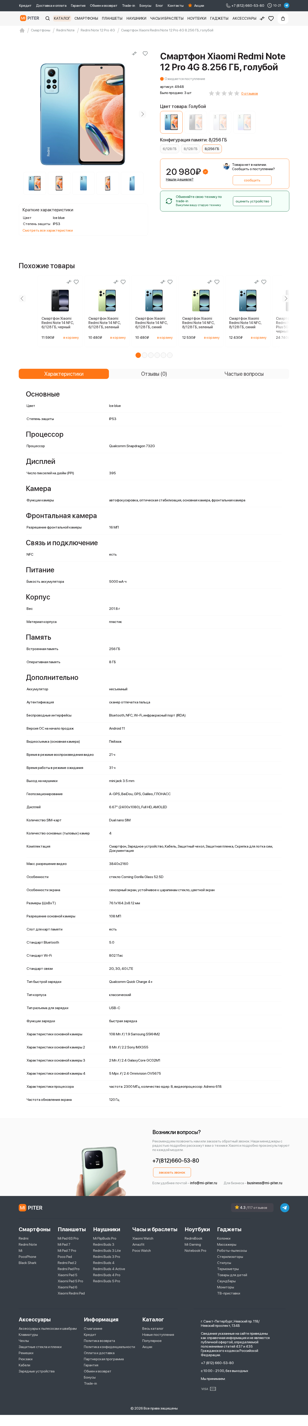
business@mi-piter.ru (264, 1183)
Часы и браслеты (167, 18)
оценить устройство (252, 201)
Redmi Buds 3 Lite (107, 1250)
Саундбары (226, 1281)
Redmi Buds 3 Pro (106, 1257)
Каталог (62, 18)
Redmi (23, 1238)
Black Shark (28, 1263)
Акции (199, 5)
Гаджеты (219, 18)
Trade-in (128, 5)
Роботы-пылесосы (232, 1250)
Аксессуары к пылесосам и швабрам (48, 1328)
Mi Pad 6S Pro (68, 1238)
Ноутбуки (196, 18)
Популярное (152, 1341)
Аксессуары (244, 18)
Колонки (223, 1238)
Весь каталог (153, 1328)
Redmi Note (28, 1244)
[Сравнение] (262, 18)
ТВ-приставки (228, 1293)
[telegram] (286, 5)
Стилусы (224, 1263)
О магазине (93, 1328)
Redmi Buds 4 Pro (106, 1275)
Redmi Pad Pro (69, 1269)
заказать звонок (172, 1172)
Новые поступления (158, 1334)
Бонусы (145, 5)
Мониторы (225, 1287)
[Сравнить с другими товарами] (134, 53)
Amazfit (138, 1244)
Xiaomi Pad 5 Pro (70, 1281)
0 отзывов (249, 93)
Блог (159, 5)
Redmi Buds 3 (103, 1244)
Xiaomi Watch (142, 1238)
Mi (20, 1250)
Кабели (24, 1365)
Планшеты (112, 18)
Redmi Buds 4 (104, 1263)
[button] (138, 355)
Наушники (136, 18)
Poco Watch (141, 1250)
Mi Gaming (193, 1244)
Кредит (25, 5)
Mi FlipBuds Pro (104, 1238)
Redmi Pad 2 (67, 1263)
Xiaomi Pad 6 (67, 1287)
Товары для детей (232, 1275)
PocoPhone (27, 1257)
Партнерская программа (104, 1359)
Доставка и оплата (51, 5)
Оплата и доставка (99, 1353)
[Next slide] (142, 114)
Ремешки (26, 1353)
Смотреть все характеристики (48, 230)
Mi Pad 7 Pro (67, 1250)
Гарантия (78, 5)
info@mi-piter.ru (203, 1183)
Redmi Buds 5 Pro (106, 1281)
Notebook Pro (195, 1250)
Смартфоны (86, 18)
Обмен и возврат (103, 5)
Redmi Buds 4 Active (109, 1269)
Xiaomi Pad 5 (67, 1275)
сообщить (252, 180)
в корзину (71, 337)
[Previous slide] (24, 114)
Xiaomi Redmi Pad (71, 1293)
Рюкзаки (25, 1359)
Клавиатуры (28, 1334)
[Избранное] (271, 18)
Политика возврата (99, 1341)
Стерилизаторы (230, 1257)
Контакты (176, 5)
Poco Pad (65, 1257)
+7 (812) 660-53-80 (217, 1363)
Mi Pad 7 (64, 1244)
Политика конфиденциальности (109, 1347)
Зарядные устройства (37, 1371)
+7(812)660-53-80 (175, 1160)
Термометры (228, 1269)
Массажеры (226, 1244)
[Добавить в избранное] (145, 53)
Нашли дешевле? (179, 179)
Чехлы (24, 1341)
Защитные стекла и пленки (40, 1347)
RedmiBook (193, 1238)
